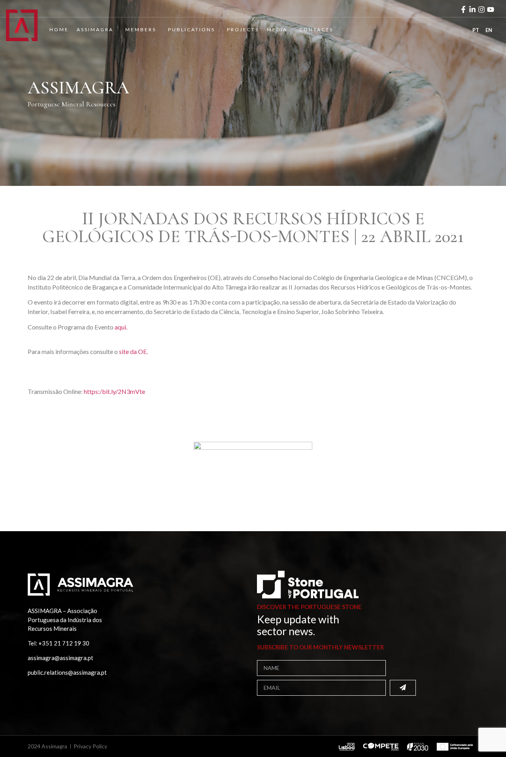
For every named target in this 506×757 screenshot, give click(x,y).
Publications (191, 29)
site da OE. (133, 351)
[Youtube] (490, 9)
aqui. (121, 327)
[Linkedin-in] (472, 9)
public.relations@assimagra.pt (67, 672)
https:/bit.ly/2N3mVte (114, 391)
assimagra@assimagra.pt (60, 657)
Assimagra (95, 29)
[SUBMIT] (403, 688)
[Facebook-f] (463, 9)
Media (277, 29)
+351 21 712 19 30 (63, 643)
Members (140, 29)
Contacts (316, 29)
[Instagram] (481, 9)
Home (59, 29)
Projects (243, 29)
